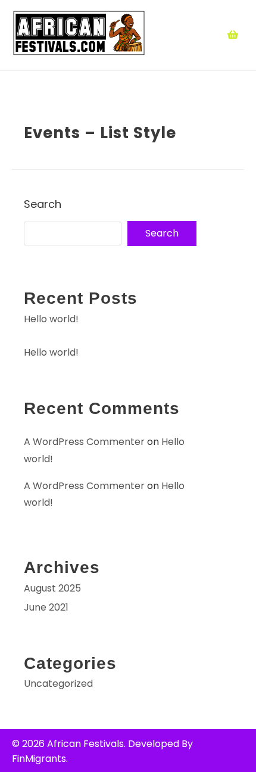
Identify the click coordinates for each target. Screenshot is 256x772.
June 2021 (46, 607)
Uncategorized (58, 683)
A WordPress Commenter (84, 442)
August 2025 (52, 588)
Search (42, 204)
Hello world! (51, 319)
